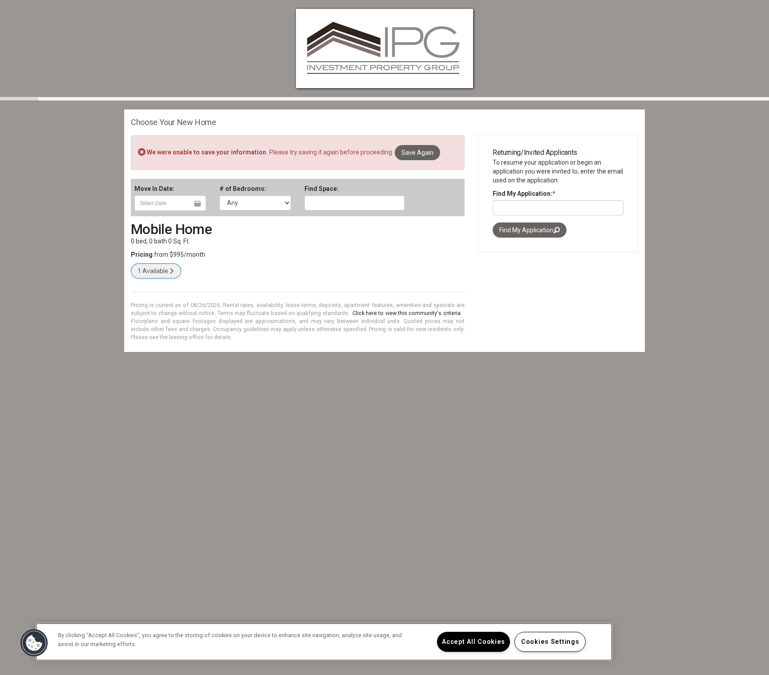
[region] (324, 642)
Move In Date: (154, 188)
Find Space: (321, 188)
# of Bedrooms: (242, 188)
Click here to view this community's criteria (406, 313)
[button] (34, 643)
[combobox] (354, 202)
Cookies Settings (550, 642)
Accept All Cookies (473, 642)
